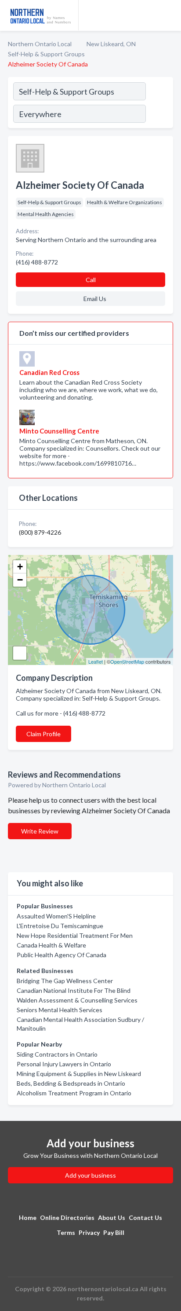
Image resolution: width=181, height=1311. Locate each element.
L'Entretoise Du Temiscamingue (60, 925)
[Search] (159, 103)
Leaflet (95, 661)
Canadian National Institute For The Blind (73, 990)
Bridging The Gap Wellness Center (65, 980)
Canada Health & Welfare (51, 945)
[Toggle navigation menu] (169, 15)
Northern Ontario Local (40, 44)
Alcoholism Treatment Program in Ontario (74, 1093)
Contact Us (145, 1217)
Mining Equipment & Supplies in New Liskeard (79, 1073)
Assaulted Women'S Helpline (56, 916)
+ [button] (20, 566)
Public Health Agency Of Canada (61, 954)
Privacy (89, 1232)
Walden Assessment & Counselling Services (77, 1000)
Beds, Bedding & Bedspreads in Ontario (71, 1083)
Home (27, 1217)
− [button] (20, 579)
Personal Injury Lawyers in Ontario (64, 1064)
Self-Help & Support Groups (46, 54)
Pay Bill (113, 1232)
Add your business (90, 1175)
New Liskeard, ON (111, 44)
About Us (111, 1217)
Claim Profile (43, 734)
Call (91, 279)
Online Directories (67, 1217)
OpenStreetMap (127, 661)
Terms (66, 1232)
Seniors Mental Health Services (59, 1010)
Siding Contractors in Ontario (57, 1054)
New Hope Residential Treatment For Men (75, 935)
